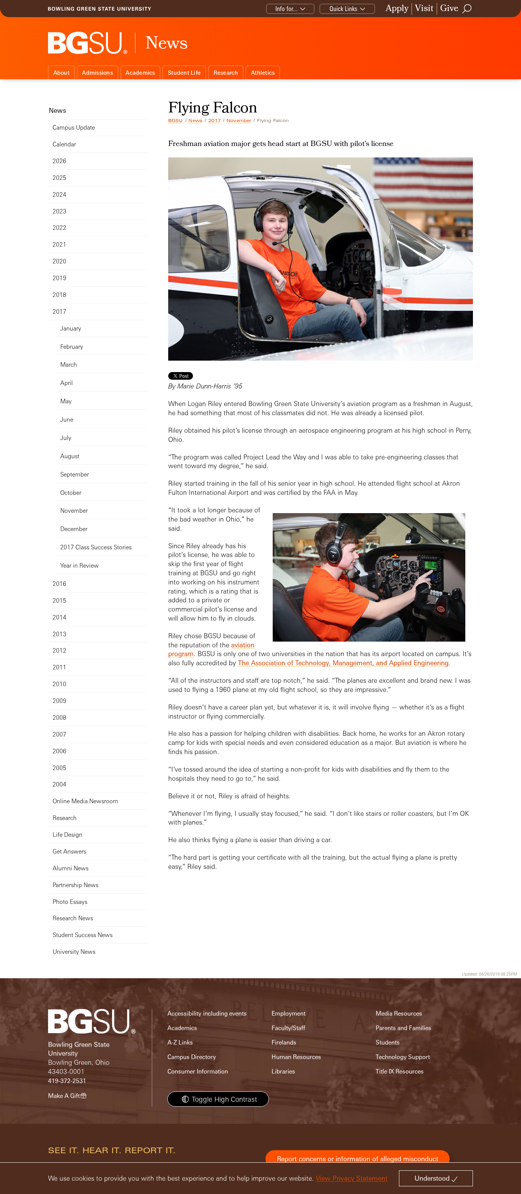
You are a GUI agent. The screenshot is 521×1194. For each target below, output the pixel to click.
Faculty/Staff (288, 1028)
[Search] (467, 9)
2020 (59, 261)
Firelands (284, 1042)
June (66, 419)
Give (449, 9)
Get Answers (69, 851)
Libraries (283, 1071)
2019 (59, 278)
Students (388, 1042)
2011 (59, 667)
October (70, 492)
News (195, 120)
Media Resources (399, 1013)
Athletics (263, 72)
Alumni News (70, 868)
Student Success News (83, 935)
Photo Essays (70, 901)
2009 (59, 701)
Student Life (184, 72)
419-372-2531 (67, 1081)
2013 (59, 634)
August (69, 456)
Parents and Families (403, 1028)
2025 (59, 177)
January (70, 328)
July (65, 437)
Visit (424, 9)
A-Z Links (180, 1042)
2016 (59, 583)
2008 (59, 717)
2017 (214, 120)
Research (226, 72)
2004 (59, 784)
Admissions (97, 72)
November (239, 120)
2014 (59, 617)
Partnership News (75, 885)
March (68, 364)
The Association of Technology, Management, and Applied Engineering (343, 663)
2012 (59, 650)
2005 (59, 768)
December (73, 529)
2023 (59, 211)
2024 (59, 194)
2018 (59, 294)
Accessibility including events (207, 1013)
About (61, 72)
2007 (59, 734)
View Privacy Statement (352, 1178)
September (74, 474)
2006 (59, 751)
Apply (397, 9)
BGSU (175, 120)
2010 (59, 684)
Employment (289, 1013)
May (66, 401)
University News (74, 951)
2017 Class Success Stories (96, 547)
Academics (140, 72)
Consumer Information (197, 1071)
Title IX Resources (400, 1071)
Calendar (64, 144)
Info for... (286, 9)
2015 (59, 600)
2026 (59, 161)
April (66, 383)
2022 (59, 227)
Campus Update (74, 127)
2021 (59, 244)
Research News (73, 918)
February (71, 346)
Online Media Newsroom (85, 801)
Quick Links (343, 9)
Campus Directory (191, 1057)
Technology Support (403, 1057)
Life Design (67, 834)
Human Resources (296, 1057)
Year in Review (79, 565)
